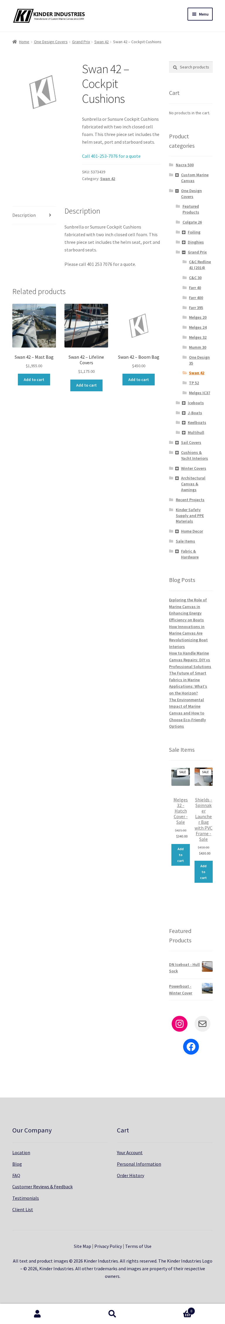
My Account (37, 1314)
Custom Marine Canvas (195, 177)
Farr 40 (195, 287)
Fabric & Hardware (190, 554)
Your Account (130, 1152)
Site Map (82, 1246)
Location (21, 1152)
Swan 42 (101, 41)
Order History (130, 1175)
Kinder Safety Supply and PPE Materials (190, 515)
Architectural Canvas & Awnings (193, 483)
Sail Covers (191, 442)
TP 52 (194, 382)
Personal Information (139, 1164)
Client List (22, 1209)
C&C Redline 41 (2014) (200, 264)
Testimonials (25, 1198)
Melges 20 (198, 317)
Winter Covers (193, 468)
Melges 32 (198, 337)
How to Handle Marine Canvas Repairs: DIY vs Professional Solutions (190, 659)
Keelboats (197, 422)
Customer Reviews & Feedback (42, 1186)
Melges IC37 (199, 392)
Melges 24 (198, 327)
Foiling (194, 232)
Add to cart (34, 379)
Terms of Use (138, 1246)
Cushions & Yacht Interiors (194, 455)
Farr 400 (196, 297)
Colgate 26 (192, 222)
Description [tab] (24, 215)
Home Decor (192, 531)
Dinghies (196, 242)
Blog (17, 1164)
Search (112, 1314)
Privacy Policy (108, 1246)
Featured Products (191, 209)
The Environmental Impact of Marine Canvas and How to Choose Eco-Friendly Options (187, 713)
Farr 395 (196, 307)
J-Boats (195, 412)
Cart (171, 1309)
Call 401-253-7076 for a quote (111, 156)
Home (24, 41)
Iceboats (196, 402)
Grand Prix (81, 41)
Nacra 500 (185, 164)
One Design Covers (51, 41)
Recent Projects (190, 499)
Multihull (196, 432)
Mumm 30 (197, 347)
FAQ (16, 1175)
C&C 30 (195, 277)
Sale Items (185, 541)
